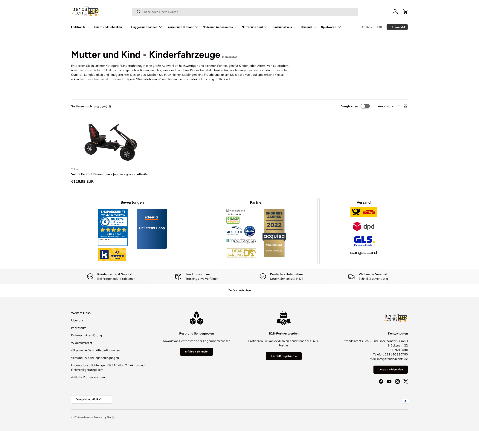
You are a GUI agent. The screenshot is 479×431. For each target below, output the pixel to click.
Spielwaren (328, 27)
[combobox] (245, 12)
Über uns (77, 320)
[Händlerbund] (234, 225)
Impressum (78, 328)
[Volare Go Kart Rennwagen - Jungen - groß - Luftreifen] (111, 141)
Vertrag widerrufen (391, 369)
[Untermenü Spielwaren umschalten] (339, 27)
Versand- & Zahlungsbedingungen (95, 358)
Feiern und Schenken (108, 27)
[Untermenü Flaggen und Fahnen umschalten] (160, 27)
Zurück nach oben (239, 290)
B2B (379, 27)
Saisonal (306, 27)
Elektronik (78, 27)
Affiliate (366, 27)
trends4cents (86, 417)
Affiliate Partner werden (88, 377)
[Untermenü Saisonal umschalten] (315, 27)
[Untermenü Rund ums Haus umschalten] (295, 27)
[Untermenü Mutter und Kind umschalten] (265, 27)
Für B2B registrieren (284, 356)
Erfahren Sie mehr (196, 351)
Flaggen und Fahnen (144, 27)
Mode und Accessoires (218, 27)
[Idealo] (249, 225)
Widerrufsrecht (81, 343)
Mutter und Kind (252, 27)
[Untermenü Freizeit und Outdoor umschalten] (196, 27)
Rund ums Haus (282, 27)
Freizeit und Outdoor (180, 27)
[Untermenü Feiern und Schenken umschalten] (125, 27)
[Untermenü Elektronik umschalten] (88, 27)
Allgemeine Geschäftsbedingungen (95, 350)
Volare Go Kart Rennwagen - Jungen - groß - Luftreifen (110, 174)
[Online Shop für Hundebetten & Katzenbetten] (241, 245)
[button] (406, 11)
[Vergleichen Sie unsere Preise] (233, 218)
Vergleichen (349, 106)
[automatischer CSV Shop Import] (241, 238)
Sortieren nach (81, 106)
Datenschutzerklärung (86, 335)
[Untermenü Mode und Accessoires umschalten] (236, 27)
